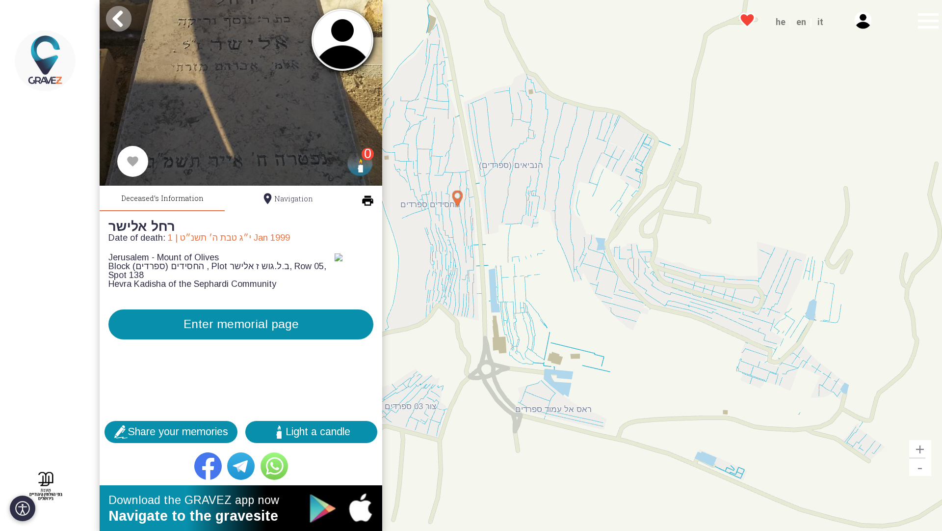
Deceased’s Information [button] (162, 198)
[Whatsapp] (274, 466)
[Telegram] (241, 466)
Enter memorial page (241, 324)
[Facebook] (208, 466)
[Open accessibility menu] (22, 508)
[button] (925, 22)
